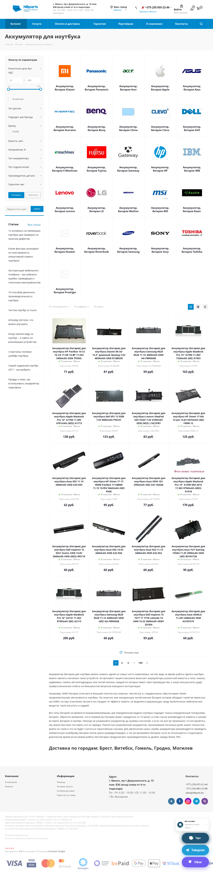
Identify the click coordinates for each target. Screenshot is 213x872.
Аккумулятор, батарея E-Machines (64, 169)
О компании (154, 23)
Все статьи (34, 224)
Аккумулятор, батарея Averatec (65, 128)
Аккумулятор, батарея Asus (192, 87)
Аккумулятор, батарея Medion (128, 209)
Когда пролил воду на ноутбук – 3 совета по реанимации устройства (22, 337)
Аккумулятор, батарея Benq (97, 128)
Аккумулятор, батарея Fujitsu (96, 169)
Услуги (37, 23)
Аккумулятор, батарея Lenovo (65, 209)
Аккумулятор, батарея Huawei (64, 250)
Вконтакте (171, 801)
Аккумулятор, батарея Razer (192, 209)
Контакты (182, 23)
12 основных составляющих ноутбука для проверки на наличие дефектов (24, 234)
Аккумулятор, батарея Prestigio (65, 290)
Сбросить (33, 194)
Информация (65, 776)
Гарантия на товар (66, 795)
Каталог (15, 23)
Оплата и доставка (67, 23)
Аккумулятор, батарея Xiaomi (65, 87)
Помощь (61, 782)
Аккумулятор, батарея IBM (192, 169)
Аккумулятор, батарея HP (160, 169)
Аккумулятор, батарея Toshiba (192, 250)
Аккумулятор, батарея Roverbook (96, 250)
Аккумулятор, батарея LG (97, 209)
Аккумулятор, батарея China (128, 128)
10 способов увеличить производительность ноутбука (21, 296)
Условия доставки (66, 790)
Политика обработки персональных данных (26, 838)
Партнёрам (126, 23)
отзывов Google (56, 851)
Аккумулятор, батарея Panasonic (96, 87)
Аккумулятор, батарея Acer (128, 87)
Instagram (188, 801)
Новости (9, 786)
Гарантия (100, 23)
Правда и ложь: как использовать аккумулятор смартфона (23, 383)
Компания (11, 776)
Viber (204, 801)
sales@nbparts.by (19, 835)
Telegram (196, 801)
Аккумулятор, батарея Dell (192, 128)
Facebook (179, 801)
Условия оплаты (65, 786)
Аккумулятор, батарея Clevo (160, 128)
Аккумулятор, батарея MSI (160, 209)
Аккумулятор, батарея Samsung (128, 250)
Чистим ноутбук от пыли (22, 310)
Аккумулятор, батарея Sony (160, 250)
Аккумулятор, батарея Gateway (128, 169)
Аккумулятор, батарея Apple (160, 87)
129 (140, 662)
